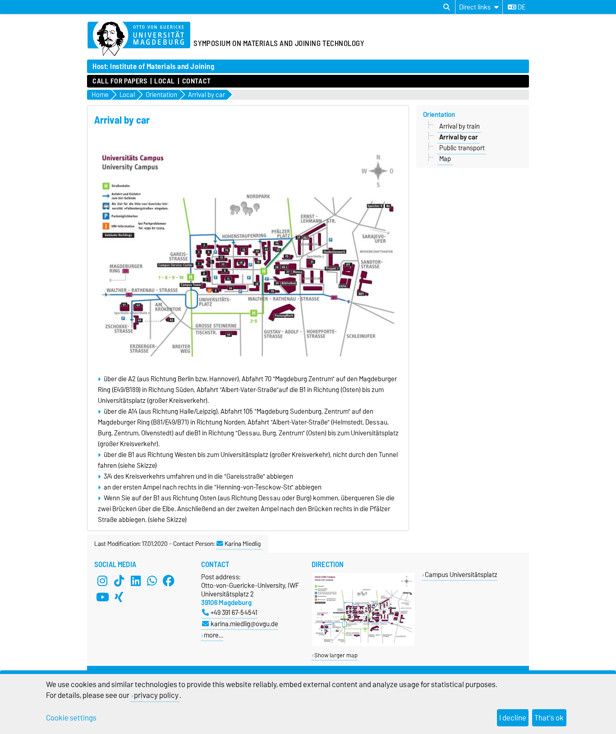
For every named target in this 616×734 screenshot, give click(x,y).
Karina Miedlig (243, 543)
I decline (512, 717)
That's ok (549, 717)
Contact (196, 81)
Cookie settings (71, 717)
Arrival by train (459, 126)
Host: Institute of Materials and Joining (153, 66)
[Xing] (119, 597)
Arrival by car (458, 137)
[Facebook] (169, 580)
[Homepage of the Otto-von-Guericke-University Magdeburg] (139, 39)
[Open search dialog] (447, 7)
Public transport (462, 148)
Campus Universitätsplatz (461, 574)
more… (213, 635)
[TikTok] (119, 580)
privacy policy (156, 695)
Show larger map (336, 655)
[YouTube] (102, 597)
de (520, 7)
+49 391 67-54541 (234, 612)
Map (445, 158)
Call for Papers (119, 81)
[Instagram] (102, 580)
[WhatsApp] (152, 580)
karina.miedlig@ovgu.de (244, 623)
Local (164, 81)
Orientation (439, 114)
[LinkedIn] (136, 580)
